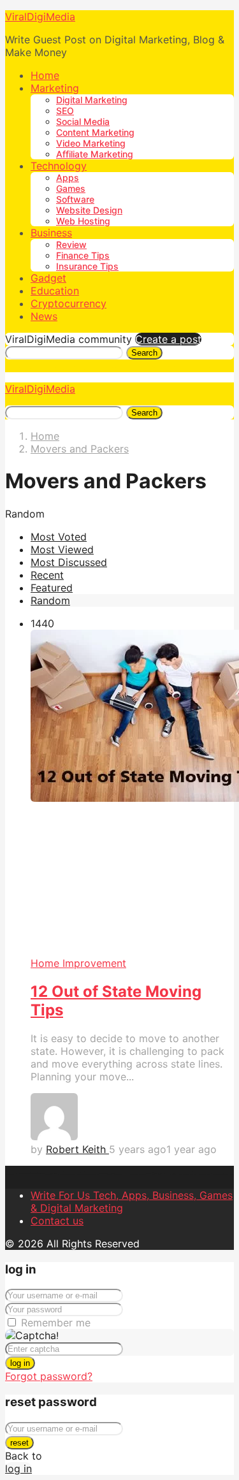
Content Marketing (95, 132)
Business (51, 232)
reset (19, 1442)
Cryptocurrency (68, 303)
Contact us (57, 1220)
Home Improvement (78, 963)
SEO (65, 110)
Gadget (48, 278)
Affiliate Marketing (94, 154)
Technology (59, 165)
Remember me (56, 1322)
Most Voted (59, 536)
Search (144, 353)
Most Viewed (62, 549)
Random (50, 600)
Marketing (55, 88)
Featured (52, 587)
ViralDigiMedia (40, 16)
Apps (67, 177)
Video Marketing (91, 143)
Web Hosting (83, 220)
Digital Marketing (91, 99)
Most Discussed (69, 562)
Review (71, 244)
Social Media (83, 121)
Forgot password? (48, 1376)
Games (70, 188)
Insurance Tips (87, 266)
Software (75, 199)
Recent (47, 575)
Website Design (89, 210)
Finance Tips (83, 255)
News (44, 316)
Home (45, 75)
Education (55, 290)
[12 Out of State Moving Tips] (132, 793)
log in (20, 1363)
